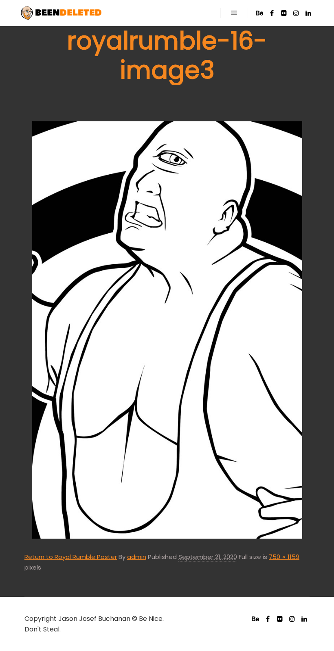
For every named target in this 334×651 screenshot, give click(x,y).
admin (136, 556)
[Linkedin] (308, 13)
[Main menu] (234, 13)
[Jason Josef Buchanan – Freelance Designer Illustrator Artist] (61, 13)
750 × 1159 (284, 556)
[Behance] (259, 13)
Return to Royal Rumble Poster (70, 556)
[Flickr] (284, 13)
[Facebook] (271, 13)
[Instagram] (296, 13)
